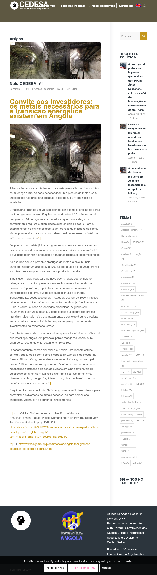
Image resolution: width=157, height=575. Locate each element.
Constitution (128, 271)
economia (128, 324)
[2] (49, 383)
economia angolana (132, 330)
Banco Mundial (129, 235)
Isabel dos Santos (131, 402)
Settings (107, 567)
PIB (141, 420)
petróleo (127, 420)
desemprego (128, 306)
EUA (140, 354)
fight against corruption (132, 363)
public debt (128, 432)
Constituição (128, 264)
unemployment (129, 456)
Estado (126, 354)
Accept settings (55, 567)
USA (125, 462)
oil (139, 414)
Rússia (126, 438)
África (137, 462)
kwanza (127, 414)
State (125, 450)
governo (126, 383)
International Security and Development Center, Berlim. (125, 537)
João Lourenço (130, 408)
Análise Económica (44, 88)
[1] (39, 238)
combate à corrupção (131, 256)
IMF (140, 383)
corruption (127, 276)
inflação (126, 395)
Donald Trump (130, 312)
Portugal (126, 426)
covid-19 (127, 289)
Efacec (126, 342)
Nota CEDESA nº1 (27, 83)
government (128, 377)
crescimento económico (132, 298)
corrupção (128, 283)
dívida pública (129, 318)
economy (127, 336)
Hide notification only (83, 567)
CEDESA (138, 241)
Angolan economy (131, 229)
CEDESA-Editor (69, 88)
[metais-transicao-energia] (55, 60)
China (126, 248)
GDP (137, 371)
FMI (125, 371)
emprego (127, 348)
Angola (127, 223)
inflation (126, 390)
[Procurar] (144, 5)
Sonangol (127, 444)
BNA (125, 241)
